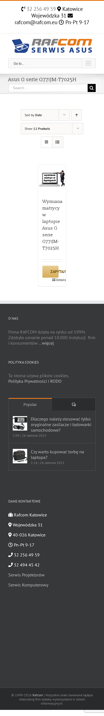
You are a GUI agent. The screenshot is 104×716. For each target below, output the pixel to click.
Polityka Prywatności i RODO (35, 381)
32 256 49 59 (40, 9)
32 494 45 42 (26, 565)
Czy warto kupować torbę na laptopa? (57, 454)
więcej (48, 343)
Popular (30, 404)
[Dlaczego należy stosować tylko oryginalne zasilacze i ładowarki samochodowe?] (20, 423)
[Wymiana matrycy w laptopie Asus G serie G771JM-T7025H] (52, 179)
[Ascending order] (76, 115)
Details (59, 280)
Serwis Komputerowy (28, 585)
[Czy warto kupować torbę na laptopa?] (20, 456)
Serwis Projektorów (26, 575)
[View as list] (57, 142)
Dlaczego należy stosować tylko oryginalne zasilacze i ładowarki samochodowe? (61, 424)
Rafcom (37, 695)
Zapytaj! (54, 271)
